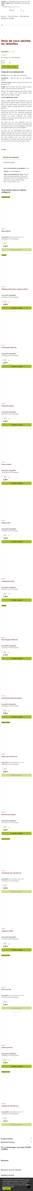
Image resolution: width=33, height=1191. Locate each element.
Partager (8, 149)
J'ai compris (6, 1188)
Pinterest (12, 149)
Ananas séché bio (7, 1047)
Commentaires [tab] (9, 162)
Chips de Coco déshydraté (12, 72)
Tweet (10, 149)
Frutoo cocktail (6, 464)
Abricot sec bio (6, 989)
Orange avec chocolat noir (10, 1106)
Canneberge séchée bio (9, 347)
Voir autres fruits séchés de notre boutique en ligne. (15, 141)
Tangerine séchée (7, 931)
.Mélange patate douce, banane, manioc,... (15, 289)
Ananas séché (6, 523)
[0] (20, 10)
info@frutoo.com (5, 1152)
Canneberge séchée (8, 581)
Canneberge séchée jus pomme (12, 698)
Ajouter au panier (10, 67)
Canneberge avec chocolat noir (11, 873)
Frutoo (3, 228)
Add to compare (26, 67)
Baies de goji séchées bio (10, 640)
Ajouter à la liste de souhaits (21, 67)
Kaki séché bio (6, 231)
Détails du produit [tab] (11, 157)
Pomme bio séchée (8, 406)
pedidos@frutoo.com (6, 1154)
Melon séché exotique (9, 814)
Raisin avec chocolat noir (9, 756)
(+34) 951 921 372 (15, 1156)
